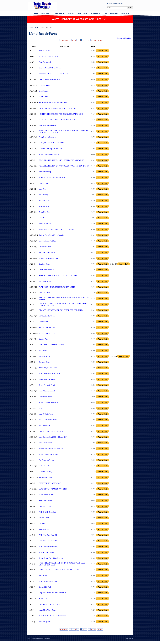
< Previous (64, 40)
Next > (100, 40)
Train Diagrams (111, 13)
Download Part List (124, 38)
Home (31, 27)
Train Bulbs (96, 13)
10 (95, 40)
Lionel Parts (82, 13)
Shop (36, 27)
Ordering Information (41, 13)
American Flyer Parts (64, 13)
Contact (125, 13)
